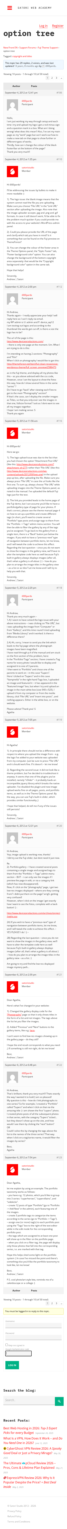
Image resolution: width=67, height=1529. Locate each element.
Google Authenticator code (17, 1349)
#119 (59, 719)
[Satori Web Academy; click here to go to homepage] (33, 8)
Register (58, 26)
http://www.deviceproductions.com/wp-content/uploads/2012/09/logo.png (27, 472)
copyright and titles (22, 56)
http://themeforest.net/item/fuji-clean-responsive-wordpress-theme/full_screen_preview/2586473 (32, 365)
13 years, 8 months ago (26, 66)
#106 (59, 92)
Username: (10, 1321)
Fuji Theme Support (48, 47)
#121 (59, 974)
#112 (59, 286)
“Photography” (14, 1014)
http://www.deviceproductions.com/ (25, 341)
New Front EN (10, 47)
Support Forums (27, 47)
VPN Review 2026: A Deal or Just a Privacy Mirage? (32, 1450)
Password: (10, 1333)
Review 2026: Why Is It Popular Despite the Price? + (29, 1482)
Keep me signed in (16, 1345)
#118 (59, 587)
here (32, 1030)
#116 (59, 421)
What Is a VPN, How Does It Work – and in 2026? (32, 1440)
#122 (59, 1065)
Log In (12, 1365)
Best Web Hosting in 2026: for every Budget (30, 1430)
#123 (59, 1157)
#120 (59, 825)
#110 (59, 159)
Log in (43, 26)
